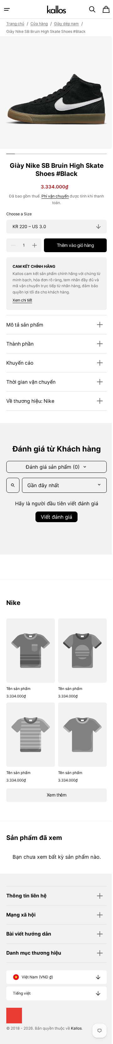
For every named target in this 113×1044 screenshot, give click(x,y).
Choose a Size (19, 214)
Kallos (76, 1028)
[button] (7, 9)
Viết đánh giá (54, 517)
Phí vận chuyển (53, 196)
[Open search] (12, 485)
